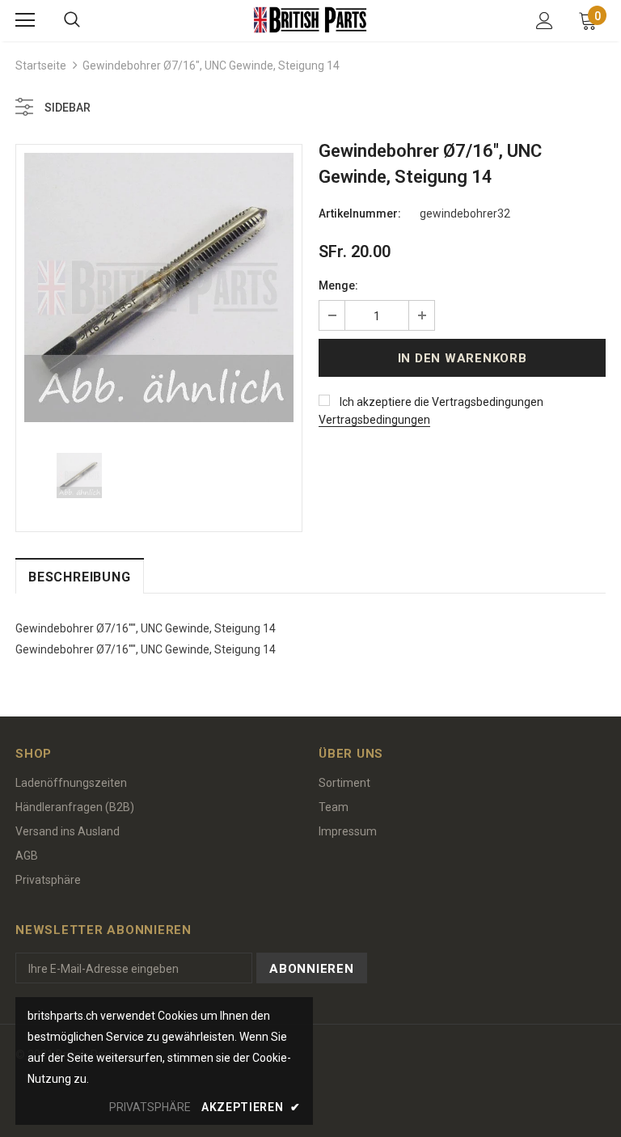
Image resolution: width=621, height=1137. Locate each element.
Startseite (40, 65)
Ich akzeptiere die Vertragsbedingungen (441, 401)
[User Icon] (544, 20)
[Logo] (310, 20)
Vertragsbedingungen (374, 419)
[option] (159, 287)
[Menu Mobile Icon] (25, 20)
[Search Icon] (72, 20)
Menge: (338, 285)
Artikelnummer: (360, 213)
